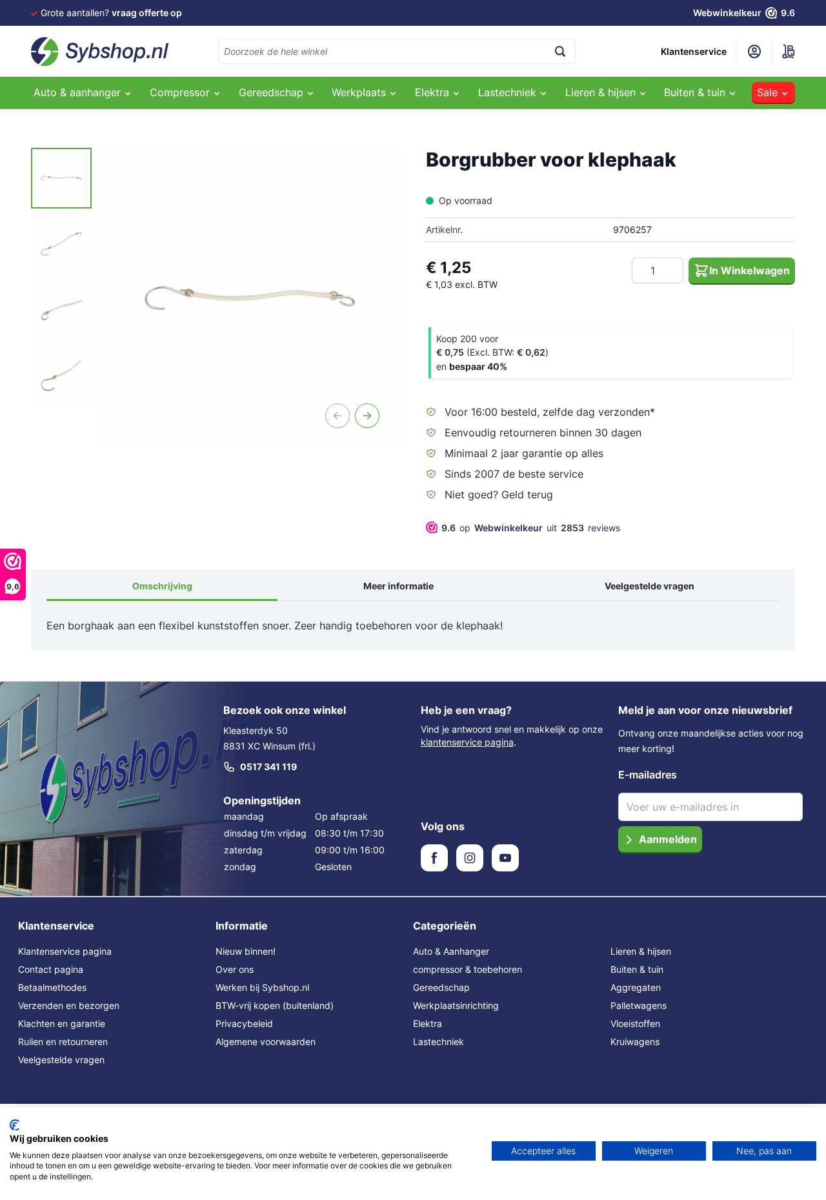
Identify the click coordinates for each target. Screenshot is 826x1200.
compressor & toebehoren (467, 969)
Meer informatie (398, 585)
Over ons (235, 969)
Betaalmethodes (52, 987)
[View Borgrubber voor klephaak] (61, 178)
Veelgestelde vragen (649, 585)
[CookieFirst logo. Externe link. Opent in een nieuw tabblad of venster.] (14, 1125)
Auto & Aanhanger (451, 951)
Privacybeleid (244, 1023)
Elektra (427, 1023)
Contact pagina (50, 969)
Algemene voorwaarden (266, 1041)
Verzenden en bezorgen (68, 1005)
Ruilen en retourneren (63, 1041)
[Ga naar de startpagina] (100, 51)
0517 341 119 (268, 766)
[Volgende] (367, 415)
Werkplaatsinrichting (456, 1005)
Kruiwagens (635, 1041)
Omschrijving (162, 585)
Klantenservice (694, 51)
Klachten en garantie (61, 1023)
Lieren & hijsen (640, 951)
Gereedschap (441, 987)
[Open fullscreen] (249, 298)
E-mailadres (647, 774)
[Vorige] (337, 415)
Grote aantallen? (111, 12)
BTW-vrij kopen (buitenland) (275, 1005)
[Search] (560, 51)
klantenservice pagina (467, 742)
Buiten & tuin (636, 969)
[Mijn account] (754, 52)
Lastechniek (438, 1041)
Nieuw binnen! (246, 951)
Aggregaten (635, 987)
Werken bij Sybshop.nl (262, 987)
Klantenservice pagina (65, 951)
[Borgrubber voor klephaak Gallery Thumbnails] (61, 277)
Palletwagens (638, 1005)
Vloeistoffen (635, 1023)
